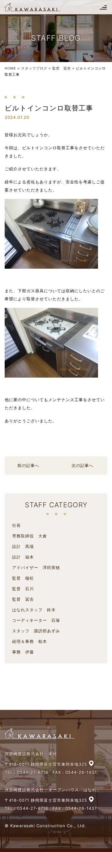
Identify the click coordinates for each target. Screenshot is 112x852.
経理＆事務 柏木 (29, 641)
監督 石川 (23, 588)
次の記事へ (82, 465)
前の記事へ (28, 465)
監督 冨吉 (61, 68)
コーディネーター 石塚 (36, 620)
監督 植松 (23, 578)
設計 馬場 (23, 546)
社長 (16, 525)
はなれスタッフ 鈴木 (34, 609)
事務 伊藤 (23, 651)
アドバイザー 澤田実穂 (36, 567)
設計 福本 (23, 556)
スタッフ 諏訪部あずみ (36, 630)
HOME (10, 68)
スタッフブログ (34, 68)
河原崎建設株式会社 (38, 7)
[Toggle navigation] (103, 7)
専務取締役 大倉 (29, 535)
